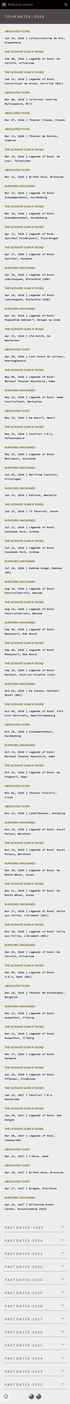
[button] (4, 4)
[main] (35, 16)
